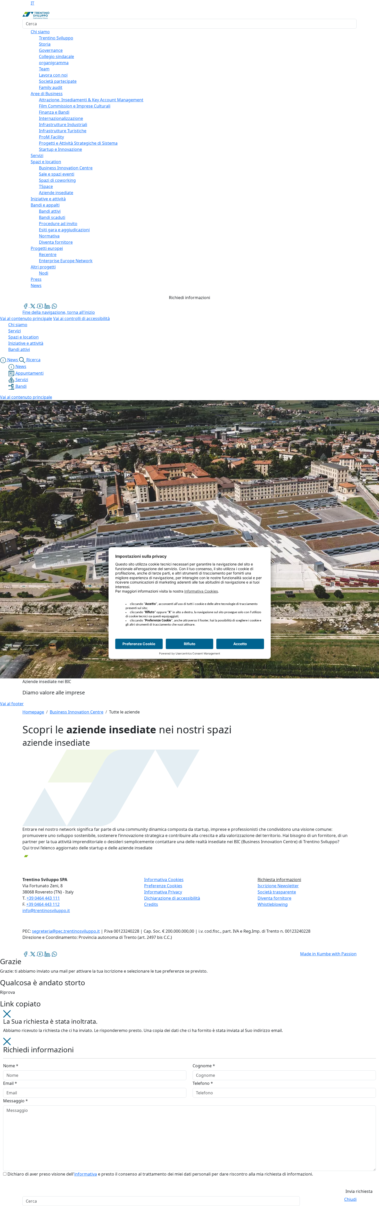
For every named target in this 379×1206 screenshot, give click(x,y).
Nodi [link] (43, 273)
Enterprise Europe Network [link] (66, 261)
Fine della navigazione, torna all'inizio (58, 312)
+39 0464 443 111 (43, 898)
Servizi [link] (37, 155)
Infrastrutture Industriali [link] (63, 124)
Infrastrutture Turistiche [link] (62, 131)
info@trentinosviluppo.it (46, 910)
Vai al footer (12, 704)
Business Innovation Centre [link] (66, 168)
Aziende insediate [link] (56, 192)
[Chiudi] (7, 1013)
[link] (26, 305)
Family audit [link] (50, 87)
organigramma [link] (54, 62)
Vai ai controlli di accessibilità (81, 318)
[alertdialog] (189, 1201)
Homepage (33, 712)
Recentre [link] (47, 254)
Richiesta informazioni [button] (279, 879)
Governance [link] (51, 50)
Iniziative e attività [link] (48, 199)
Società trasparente (277, 892)
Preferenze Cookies (163, 886)
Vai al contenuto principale (26, 318)
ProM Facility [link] (51, 137)
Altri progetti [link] (43, 267)
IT (32, 3)
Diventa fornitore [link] (56, 242)
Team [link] (44, 69)
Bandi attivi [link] (50, 211)
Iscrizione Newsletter (278, 886)
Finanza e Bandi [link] (54, 112)
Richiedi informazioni (189, 297)
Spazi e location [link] (46, 162)
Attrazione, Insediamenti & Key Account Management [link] (91, 100)
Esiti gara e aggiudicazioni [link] (64, 230)
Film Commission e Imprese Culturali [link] (74, 106)
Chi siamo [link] (40, 32)
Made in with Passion (328, 954)
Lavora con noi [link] (53, 75)
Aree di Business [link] (47, 93)
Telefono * (203, 1083)
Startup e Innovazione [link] (60, 149)
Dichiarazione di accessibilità (172, 898)
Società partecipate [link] (58, 81)
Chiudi (350, 1199)
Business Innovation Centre (76, 712)
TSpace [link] (46, 186)
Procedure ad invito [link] (58, 223)
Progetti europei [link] (47, 248)
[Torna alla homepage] (36, 15)
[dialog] (189, 1117)
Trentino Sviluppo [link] (56, 38)
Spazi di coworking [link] (57, 180)
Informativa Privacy (163, 892)
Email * (10, 1083)
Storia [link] (45, 44)
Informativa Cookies (164, 879)
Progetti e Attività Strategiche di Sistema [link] (78, 143)
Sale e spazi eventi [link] (56, 174)
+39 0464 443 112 (43, 904)
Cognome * (204, 1066)
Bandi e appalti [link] (45, 205)
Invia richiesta (359, 1191)
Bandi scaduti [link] (52, 217)
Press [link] (36, 279)
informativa (85, 1174)
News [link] (36, 285)
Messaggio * (15, 1101)
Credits (151, 904)
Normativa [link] (49, 236)
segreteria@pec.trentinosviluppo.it (66, 931)
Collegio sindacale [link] (56, 56)
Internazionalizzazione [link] (61, 118)
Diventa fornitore (274, 898)
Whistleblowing (273, 904)
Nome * (10, 1066)
